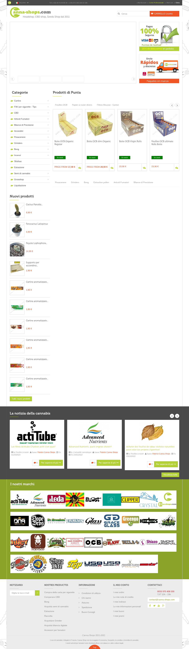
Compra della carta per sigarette (59, 592)
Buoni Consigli (88, 612)
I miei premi (118, 616)
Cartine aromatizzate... (37, 282)
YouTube (159, 605)
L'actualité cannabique (82, 452)
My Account (142, 3)
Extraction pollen (101, 182)
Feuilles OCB (61, 105)
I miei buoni (118, 611)
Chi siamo (86, 598)
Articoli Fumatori (21, 119)
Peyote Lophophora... (36, 243)
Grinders (18, 143)
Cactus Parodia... (34, 204)
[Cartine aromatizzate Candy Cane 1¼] (17, 365)
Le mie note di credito (123, 597)
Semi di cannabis (22, 173)
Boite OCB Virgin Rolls (130, 141)
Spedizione (87, 607)
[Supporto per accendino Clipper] (17, 268)
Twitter (154, 605)
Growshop (19, 179)
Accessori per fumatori (54, 630)
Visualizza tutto (170, 474)
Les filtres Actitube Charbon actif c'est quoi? (33, 446)
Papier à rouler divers (82, 105)
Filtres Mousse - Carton (108, 105)
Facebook (150, 605)
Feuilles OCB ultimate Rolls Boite (162, 143)
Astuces (85, 602)
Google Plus (163, 605)
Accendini (18, 131)
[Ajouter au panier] (79, 167)
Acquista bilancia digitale (55, 625)
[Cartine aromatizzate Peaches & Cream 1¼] (17, 326)
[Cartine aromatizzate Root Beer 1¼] (17, 307)
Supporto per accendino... (32, 264)
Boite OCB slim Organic (99, 141)
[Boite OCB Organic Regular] (67, 124)
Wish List (169, 3)
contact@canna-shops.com (162, 599)
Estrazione (19, 167)
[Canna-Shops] (30, 12)
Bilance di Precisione (24, 125)
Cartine (17, 101)
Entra (177, 3)
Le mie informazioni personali (127, 606)
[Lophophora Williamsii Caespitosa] (17, 249)
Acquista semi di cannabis (56, 606)
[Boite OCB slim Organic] (100, 124)
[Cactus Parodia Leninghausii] (17, 210)
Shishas (18, 161)
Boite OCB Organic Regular (64, 143)
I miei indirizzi (119, 602)
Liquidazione (20, 185)
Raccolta (48, 616)
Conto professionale (156, 3)
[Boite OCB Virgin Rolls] (132, 124)
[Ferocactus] (17, 229)
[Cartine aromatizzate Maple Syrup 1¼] (17, 287)
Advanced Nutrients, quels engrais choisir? (90, 446)
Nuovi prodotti (22, 196)
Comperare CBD (52, 597)
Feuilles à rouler (22, 452)
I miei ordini (118, 592)
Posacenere (19, 137)
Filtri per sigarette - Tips (25, 107)
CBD (16, 113)
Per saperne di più (50, 462)
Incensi (17, 155)
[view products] (19, 499)
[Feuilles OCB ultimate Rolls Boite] (164, 124)
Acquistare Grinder (53, 620)
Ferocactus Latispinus (37, 224)
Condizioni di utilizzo (91, 593)
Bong (16, 149)
